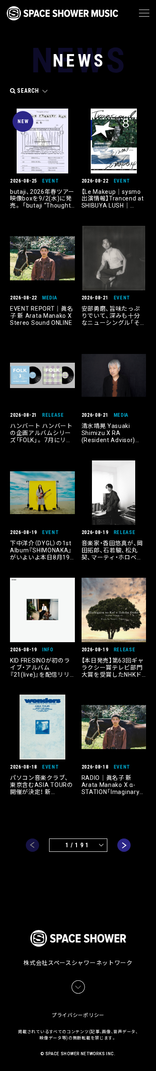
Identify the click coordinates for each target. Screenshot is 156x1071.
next (124, 845)
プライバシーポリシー (78, 1015)
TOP (151, 1054)
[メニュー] (144, 13)
